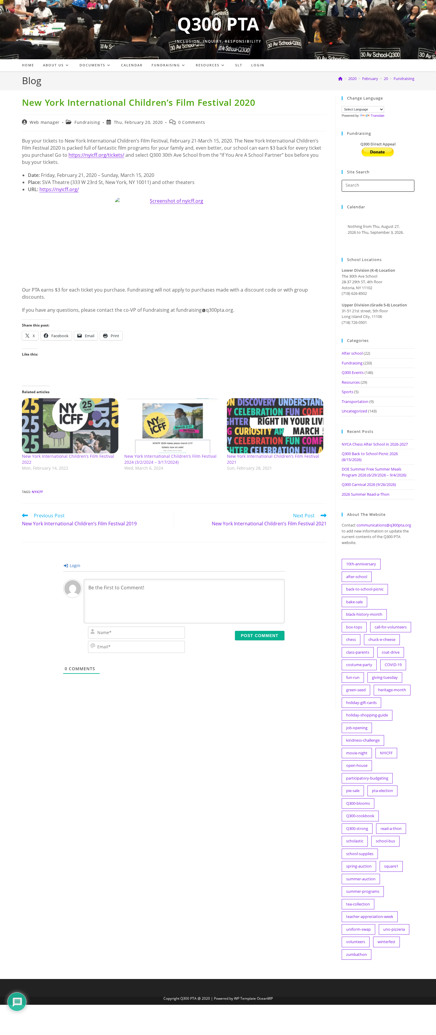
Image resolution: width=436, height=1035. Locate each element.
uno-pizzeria (394, 929)
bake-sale (354, 601)
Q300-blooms (358, 803)
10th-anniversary (361, 564)
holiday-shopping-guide (367, 715)
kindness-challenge (363, 740)
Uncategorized (354, 411)
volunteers (355, 941)
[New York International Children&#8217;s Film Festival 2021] (275, 425)
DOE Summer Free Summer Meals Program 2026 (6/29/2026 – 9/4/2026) (374, 472)
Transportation (355, 401)
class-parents (357, 652)
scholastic (354, 841)
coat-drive (391, 652)
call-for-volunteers (391, 627)
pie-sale (352, 790)
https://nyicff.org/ (59, 189)
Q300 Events (353, 372)
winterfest (386, 941)
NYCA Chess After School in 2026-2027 (375, 444)
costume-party (359, 664)
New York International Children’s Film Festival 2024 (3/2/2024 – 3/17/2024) (170, 459)
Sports (347, 391)
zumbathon (356, 954)
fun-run (352, 677)
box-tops (354, 627)
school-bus (385, 841)
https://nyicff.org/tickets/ (96, 155)
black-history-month (364, 614)
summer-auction (360, 879)
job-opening (356, 727)
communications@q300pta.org (384, 525)
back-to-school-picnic (365, 589)
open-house (356, 765)
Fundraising (404, 78)
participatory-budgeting (367, 778)
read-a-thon (391, 828)
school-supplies (359, 853)
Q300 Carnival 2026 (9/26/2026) (369, 484)
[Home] (340, 78)
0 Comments (191, 122)
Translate (377, 115)
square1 (391, 866)
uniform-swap (358, 929)
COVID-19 (393, 664)
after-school (356, 576)
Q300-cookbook (360, 815)
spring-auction (359, 866)
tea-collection (358, 904)
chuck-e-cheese (381, 639)
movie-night (356, 753)
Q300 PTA (218, 24)
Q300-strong (357, 828)
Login (74, 565)
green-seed (356, 689)
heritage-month (392, 689)
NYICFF (37, 491)
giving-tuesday (385, 677)
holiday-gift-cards (361, 702)
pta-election (382, 790)
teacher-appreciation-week (369, 916)
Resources (351, 382)
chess (351, 639)
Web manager (45, 122)
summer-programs (362, 891)
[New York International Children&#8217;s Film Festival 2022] (70, 425)
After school (352, 353)
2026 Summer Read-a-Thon (365, 494)
